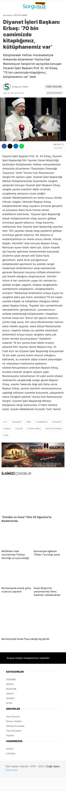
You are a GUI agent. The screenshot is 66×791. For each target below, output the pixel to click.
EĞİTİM (8, 62)
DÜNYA (8, 31)
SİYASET (9, 37)
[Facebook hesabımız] (10, 786)
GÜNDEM (9, 25)
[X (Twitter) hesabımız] (21, 786)
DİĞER (8, 68)
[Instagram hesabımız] (31, 786)
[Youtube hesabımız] (42, 786)
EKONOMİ (9, 43)
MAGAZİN (10, 56)
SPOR (7, 50)
